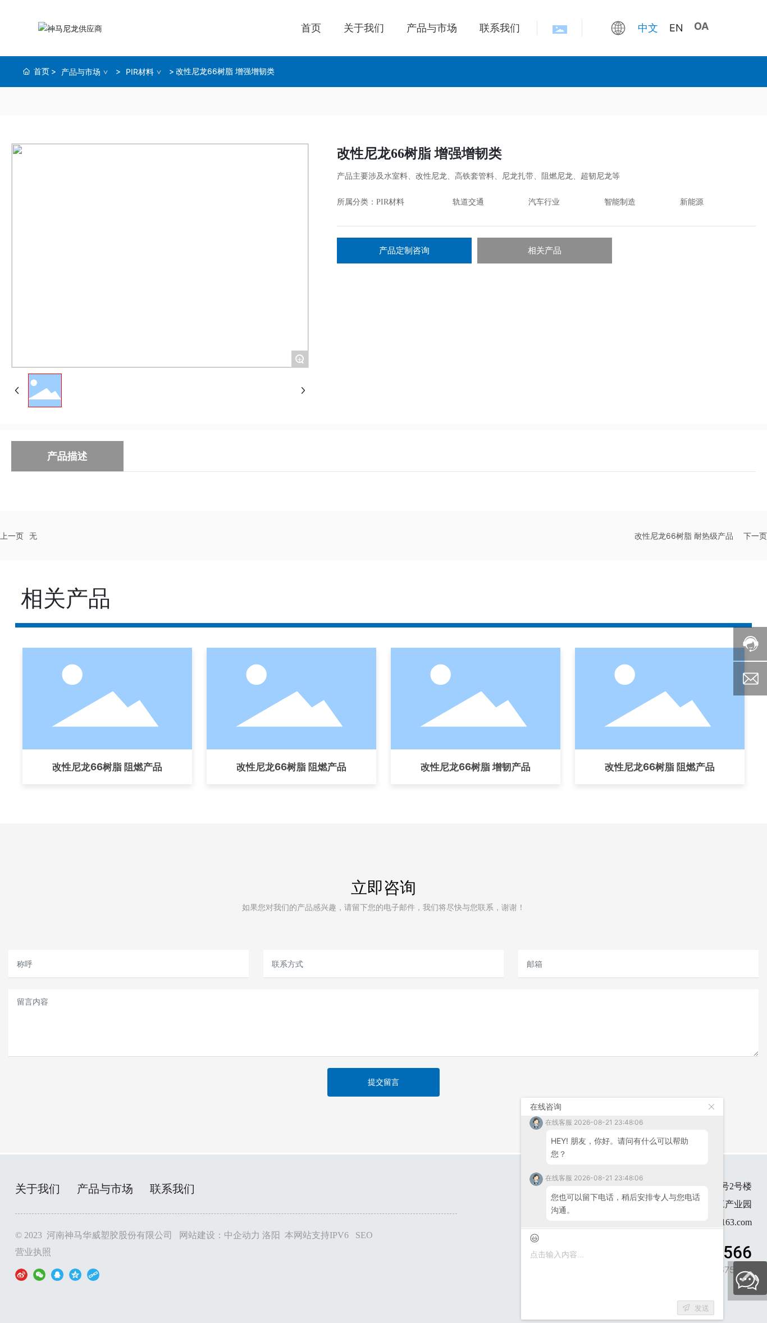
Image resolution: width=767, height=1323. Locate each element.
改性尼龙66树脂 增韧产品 (476, 766)
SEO (364, 1235)
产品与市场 (81, 71)
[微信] (39, 1274)
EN (676, 28)
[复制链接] (93, 1274)
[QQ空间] (75, 1274)
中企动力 (242, 1235)
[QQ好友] (57, 1274)
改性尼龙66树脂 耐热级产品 (683, 535)
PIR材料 (140, 71)
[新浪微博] (21, 1274)
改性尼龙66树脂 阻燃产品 (107, 766)
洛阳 (271, 1235)
